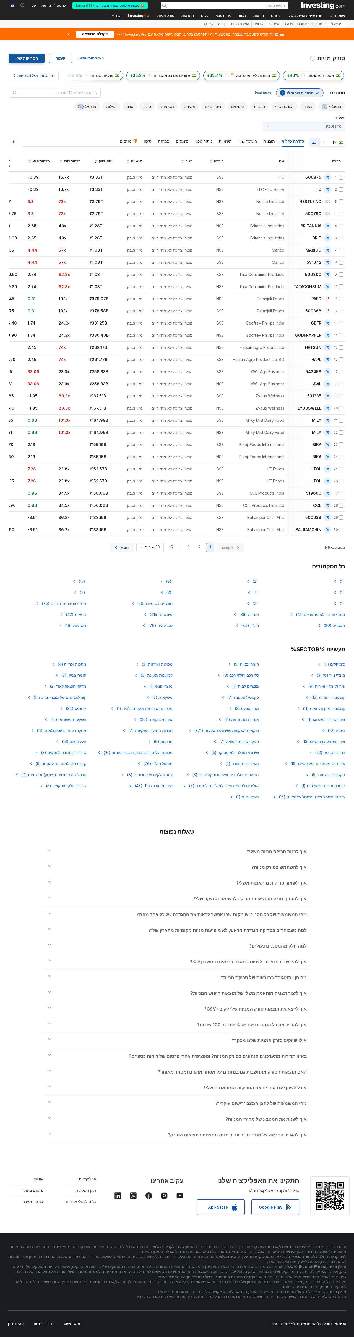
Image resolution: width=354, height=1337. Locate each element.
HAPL (316, 360)
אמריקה (273, 24)
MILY (316, 420)
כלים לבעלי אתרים (81, 1201)
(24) (76, 708)
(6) (156, 675)
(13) (323, 741)
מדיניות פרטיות (44, 1324)
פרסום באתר (33, 1190)
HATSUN (313, 347)
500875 (313, 177)
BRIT (317, 238)
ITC (317, 189)
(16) (75, 625)
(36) (249, 614)
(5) (246, 664)
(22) (330, 752)
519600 (313, 493)
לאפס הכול (263, 93)
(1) (342, 581)
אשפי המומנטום (320, 75)
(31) (73, 675)
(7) (83, 592)
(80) (334, 625)
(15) (82, 581)
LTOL (316, 469)
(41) (320, 614)
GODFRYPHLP (308, 335)
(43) (154, 785)
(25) (247, 708)
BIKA (317, 445)
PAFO (316, 299)
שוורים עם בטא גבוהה (172, 75)
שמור (60, 58)
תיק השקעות (86, 1190)
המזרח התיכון (239, 24)
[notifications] (22, 5)
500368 (313, 311)
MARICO (313, 250)
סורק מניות (165, 16)
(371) (226, 730)
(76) (158, 763)
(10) (336, 730)
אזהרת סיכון (16, 1324)
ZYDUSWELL (309, 408)
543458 (313, 372)
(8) (169, 581)
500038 (313, 517)
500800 (313, 274)
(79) (160, 625)
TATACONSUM (307, 287)
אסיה (222, 24)
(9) (326, 686)
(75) (64, 603)
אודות (39, 1179)
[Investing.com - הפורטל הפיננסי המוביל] (323, 5)
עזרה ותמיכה (33, 1201)
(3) (157, 664)
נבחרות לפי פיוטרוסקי (252, 75)
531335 (314, 396)
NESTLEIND (310, 202)
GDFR (316, 323)
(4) (72, 664)
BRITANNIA (311, 226)
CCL (317, 505)
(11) (334, 664)
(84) (250, 625)
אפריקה (208, 24)
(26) (155, 603)
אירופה (259, 24)
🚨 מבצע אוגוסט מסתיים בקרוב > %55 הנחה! (110, 5)
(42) (76, 614)
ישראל (336, 24)
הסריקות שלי (26, 58)
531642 (314, 262)
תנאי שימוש (72, 1324)
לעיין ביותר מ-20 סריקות (36, 75)
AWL (317, 384)
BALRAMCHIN (308, 530)
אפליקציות (87, 1179)
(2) (256, 581)
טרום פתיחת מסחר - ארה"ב (303, 24)
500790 (313, 214)
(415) (161, 614)
